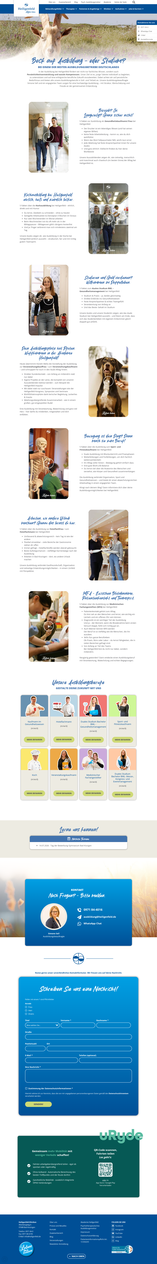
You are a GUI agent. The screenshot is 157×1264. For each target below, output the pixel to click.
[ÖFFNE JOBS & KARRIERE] (143, 9)
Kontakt (53, 1229)
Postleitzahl (31, 1044)
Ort (48, 1044)
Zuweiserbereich (56, 1233)
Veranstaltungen (56, 1240)
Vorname (66, 1020)
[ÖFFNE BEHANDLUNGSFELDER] (63, 9)
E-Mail (29, 1055)
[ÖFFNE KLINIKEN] (112, 9)
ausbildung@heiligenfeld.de (100, 916)
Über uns (53, 1222)
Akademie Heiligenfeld (89, 1222)
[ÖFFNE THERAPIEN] (76, 9)
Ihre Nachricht (33, 1067)
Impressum (85, 1232)
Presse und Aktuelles (58, 1226)
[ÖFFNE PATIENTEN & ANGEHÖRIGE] (101, 9)
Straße (28, 1032)
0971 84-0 (29, 1231)
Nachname (102, 1020)
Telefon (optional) (87, 1055)
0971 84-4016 (93, 910)
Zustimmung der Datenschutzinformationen (50, 1088)
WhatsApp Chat (93, 923)
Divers (31, 1014)
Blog (51, 1237)
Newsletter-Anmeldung (59, 1244)
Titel (27, 1020)
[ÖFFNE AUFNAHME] (126, 9)
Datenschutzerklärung (90, 1235)
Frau (30, 1007)
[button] (48, 137)
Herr (30, 1010)
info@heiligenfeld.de (32, 1236)
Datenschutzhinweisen (118, 1093)
